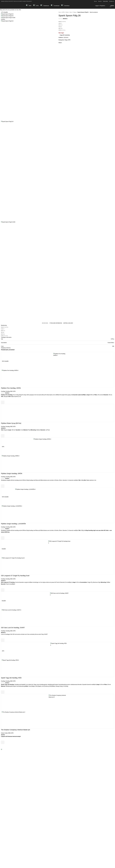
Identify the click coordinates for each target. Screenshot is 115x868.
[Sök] (106, 5)
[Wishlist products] (108, 5)
